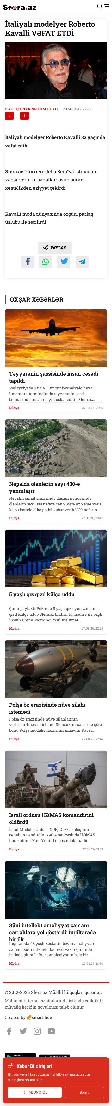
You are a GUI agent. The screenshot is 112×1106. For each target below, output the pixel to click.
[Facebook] (9, 1031)
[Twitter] (23, 1031)
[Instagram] (37, 1031)
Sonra (84, 1092)
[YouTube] (51, 1031)
